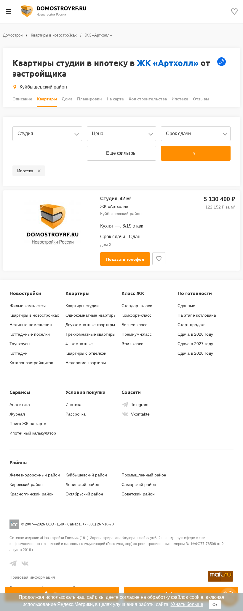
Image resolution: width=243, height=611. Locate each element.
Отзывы (201, 99)
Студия (25, 133)
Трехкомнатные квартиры (90, 334)
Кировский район (26, 484)
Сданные (186, 305)
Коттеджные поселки (29, 334)
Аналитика (19, 404)
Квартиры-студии (82, 305)
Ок (214, 604)
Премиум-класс (137, 334)
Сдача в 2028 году (195, 353)
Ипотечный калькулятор (32, 433)
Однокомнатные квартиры (90, 315)
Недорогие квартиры (85, 362)
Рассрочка (75, 414)
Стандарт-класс (137, 305)
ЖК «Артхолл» (98, 35)
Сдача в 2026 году (195, 334)
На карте (115, 99)
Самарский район (139, 484)
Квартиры (47, 99)
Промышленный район (144, 475)
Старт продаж (191, 324)
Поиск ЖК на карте (27, 423)
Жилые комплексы (27, 305)
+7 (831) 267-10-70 (98, 524)
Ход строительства (148, 99)
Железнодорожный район (34, 475)
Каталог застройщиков (31, 362)
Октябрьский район (84, 494)
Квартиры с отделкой (85, 353)
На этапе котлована (197, 315)
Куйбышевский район (43, 86)
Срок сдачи (178, 133)
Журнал (17, 414)
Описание (22, 99)
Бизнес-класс (134, 324)
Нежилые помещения (30, 324)
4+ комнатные (79, 343)
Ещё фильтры (121, 153)
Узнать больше (187, 604)
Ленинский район (82, 484)
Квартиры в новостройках (54, 35)
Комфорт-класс (136, 315)
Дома (67, 99)
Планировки (89, 99)
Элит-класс (132, 343)
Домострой (13, 35)
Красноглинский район (31, 494)
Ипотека (180, 99)
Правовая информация (32, 577)
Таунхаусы (19, 343)
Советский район (138, 494)
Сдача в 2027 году (195, 343)
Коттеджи (18, 353)
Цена (97, 133)
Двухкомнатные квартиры (90, 324)
